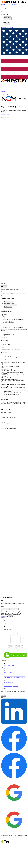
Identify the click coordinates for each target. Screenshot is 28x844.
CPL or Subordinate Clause (7, 325)
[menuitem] (8, 18)
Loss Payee (3, 317)
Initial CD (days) (5, 422)
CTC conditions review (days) (8, 417)
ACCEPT (11, 616)
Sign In (2, 27)
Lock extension (4, 340)
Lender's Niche (4, 359)
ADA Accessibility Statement (11, 686)
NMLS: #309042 (8, 672)
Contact (6, 669)
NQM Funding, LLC (6, 94)
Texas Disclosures (8, 682)
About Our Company (9, 665)
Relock (2, 347)
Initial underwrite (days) (6, 412)
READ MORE (4, 616)
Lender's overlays (5, 399)
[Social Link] (14, 724)
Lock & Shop (4, 352)
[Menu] (1, 84)
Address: (3, 110)
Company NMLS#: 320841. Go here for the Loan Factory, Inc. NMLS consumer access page (14, 677)
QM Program (4, 314)
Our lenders (3, 91)
